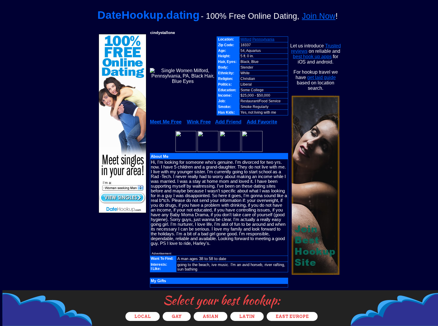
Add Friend (228, 122)
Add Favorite (262, 122)
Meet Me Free (165, 122)
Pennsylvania (263, 39)
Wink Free (199, 122)
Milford (245, 39)
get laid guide (321, 77)
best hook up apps (312, 56)
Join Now (319, 16)
